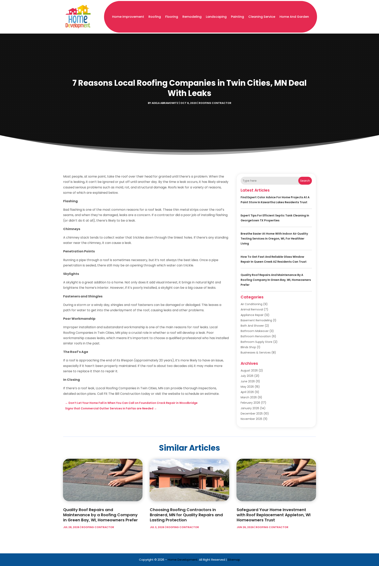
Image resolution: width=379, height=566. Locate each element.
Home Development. (183, 560)
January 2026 (250, 408)
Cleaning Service (261, 16)
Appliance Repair (252, 315)
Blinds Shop (248, 347)
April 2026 (247, 392)
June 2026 (248, 381)
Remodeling (192, 16)
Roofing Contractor (215, 103)
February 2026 (250, 403)
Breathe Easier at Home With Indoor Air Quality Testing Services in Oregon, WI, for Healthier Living (274, 238)
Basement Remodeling (256, 320)
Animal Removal (252, 309)
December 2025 (252, 414)
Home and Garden (294, 16)
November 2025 (251, 419)
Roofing (154, 16)
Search (305, 181)
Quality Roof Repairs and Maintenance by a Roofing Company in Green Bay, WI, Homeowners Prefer (276, 280)
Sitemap (234, 560)
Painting (237, 16)
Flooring (171, 16)
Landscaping (216, 16)
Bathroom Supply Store (256, 342)
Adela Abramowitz (165, 103)
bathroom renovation (256, 336)
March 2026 (249, 397)
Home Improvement (128, 16)
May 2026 (247, 387)
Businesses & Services (256, 352)
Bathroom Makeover (255, 331)
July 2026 (247, 376)
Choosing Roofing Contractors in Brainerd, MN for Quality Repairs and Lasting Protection (186, 515)
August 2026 (249, 370)
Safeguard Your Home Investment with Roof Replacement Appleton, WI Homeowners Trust (274, 515)
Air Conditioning (251, 304)
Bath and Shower (252, 326)
